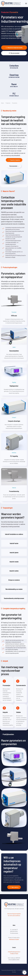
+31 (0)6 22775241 (14, 953)
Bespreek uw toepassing (15, 160)
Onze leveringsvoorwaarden (14, 913)
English (17, 939)
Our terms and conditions (14, 915)
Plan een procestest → (14, 166)
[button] (26, 3)
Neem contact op (15, 887)
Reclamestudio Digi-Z (11, 970)
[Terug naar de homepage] (11, 3)
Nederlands (12, 939)
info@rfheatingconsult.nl (14, 951)
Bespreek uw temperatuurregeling (15, 47)
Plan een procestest (15, 53)
